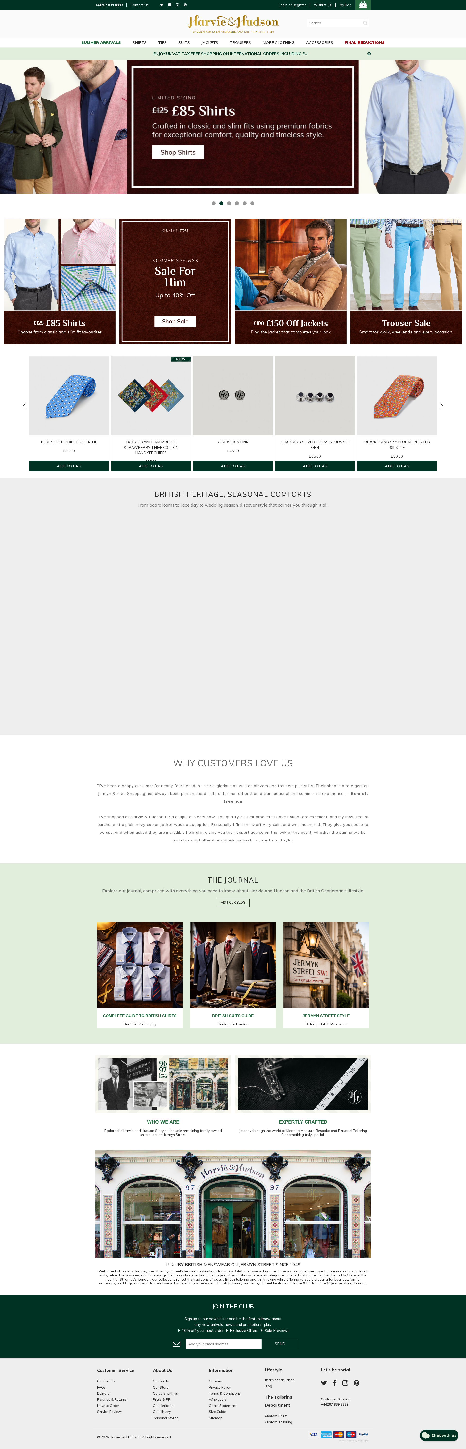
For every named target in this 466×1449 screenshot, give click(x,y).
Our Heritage (163, 1405)
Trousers (240, 42)
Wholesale (217, 1399)
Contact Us (140, 5)
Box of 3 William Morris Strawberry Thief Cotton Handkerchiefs (151, 447)
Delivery (103, 1393)
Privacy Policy (220, 1387)
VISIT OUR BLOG (233, 902)
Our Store (160, 1387)
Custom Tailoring (278, 1422)
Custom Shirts (276, 1416)
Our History (162, 1411)
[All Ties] (303, 625)
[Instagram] (177, 5)
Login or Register (292, 5)
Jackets (209, 42)
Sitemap (216, 1418)
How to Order (108, 1405)
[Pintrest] (185, 5)
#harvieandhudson (280, 1380)
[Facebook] (169, 5)
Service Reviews (110, 1411)
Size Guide (217, 1411)
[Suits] (163, 521)
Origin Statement (222, 1405)
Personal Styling (166, 1418)
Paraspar (363, 1440)
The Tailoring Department (278, 1400)
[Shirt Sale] (59, 281)
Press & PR (161, 1399)
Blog (268, 1386)
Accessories (319, 42)
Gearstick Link (233, 442)
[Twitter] (161, 5)
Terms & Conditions (225, 1393)
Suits (184, 42)
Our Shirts (161, 1381)
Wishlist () (323, 5)
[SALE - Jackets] (291, 281)
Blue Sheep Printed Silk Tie (69, 442)
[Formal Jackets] (303, 521)
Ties (162, 42)
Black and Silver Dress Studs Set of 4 (315, 445)
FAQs (101, 1387)
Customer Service (115, 1370)
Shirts (140, 42)
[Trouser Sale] (406, 281)
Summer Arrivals (101, 42)
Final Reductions (365, 42)
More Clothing (278, 42)
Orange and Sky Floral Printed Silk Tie (397, 445)
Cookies (215, 1381)
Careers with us (165, 1393)
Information (221, 1370)
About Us (162, 1370)
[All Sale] (175, 281)
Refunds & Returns (112, 1399)
